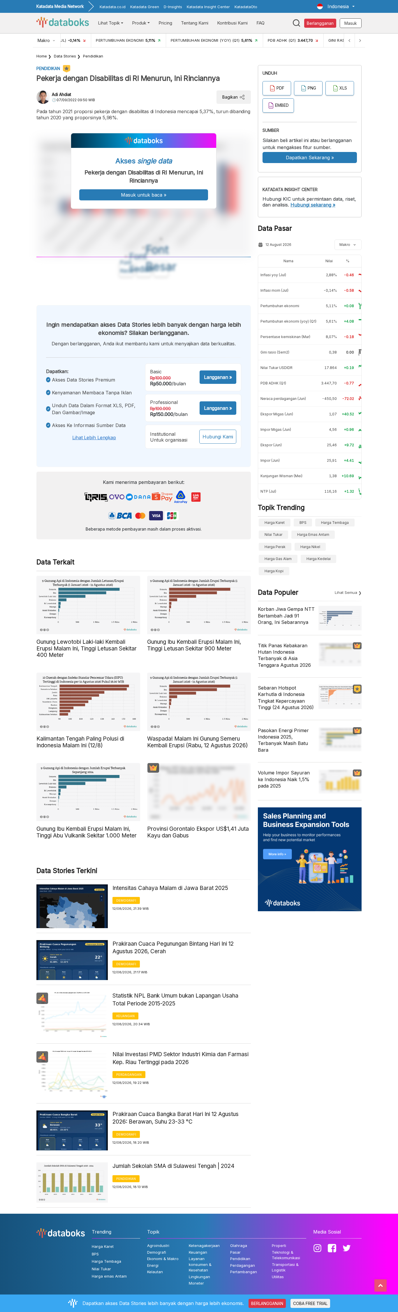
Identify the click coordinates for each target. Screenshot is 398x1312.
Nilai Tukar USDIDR (276, 367)
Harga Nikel (310, 547)
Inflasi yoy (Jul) (273, 275)
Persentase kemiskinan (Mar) (285, 337)
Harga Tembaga (335, 522)
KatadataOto (246, 6)
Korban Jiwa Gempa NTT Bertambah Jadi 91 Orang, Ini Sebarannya (286, 615)
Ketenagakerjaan (204, 1245)
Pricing (165, 23)
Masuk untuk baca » (143, 195)
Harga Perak (275, 547)
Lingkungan (199, 1276)
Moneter (196, 1283)
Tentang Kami (194, 23)
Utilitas (278, 1276)
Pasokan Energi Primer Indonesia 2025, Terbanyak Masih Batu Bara (283, 740)
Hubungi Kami (217, 437)
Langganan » (218, 377)
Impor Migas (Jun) (275, 429)
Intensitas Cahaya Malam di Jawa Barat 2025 (170, 888)
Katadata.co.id (113, 6)
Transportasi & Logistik (285, 1267)
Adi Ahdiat (61, 94)
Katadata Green (144, 6)
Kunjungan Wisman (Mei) (281, 476)
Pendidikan (93, 56)
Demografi (126, 900)
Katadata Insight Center (208, 6)
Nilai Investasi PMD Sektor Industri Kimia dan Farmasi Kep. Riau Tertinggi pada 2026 (180, 1058)
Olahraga (238, 1245)
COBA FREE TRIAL (310, 1303)
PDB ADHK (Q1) (273, 383)
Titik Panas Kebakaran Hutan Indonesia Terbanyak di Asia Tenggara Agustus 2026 (284, 655)
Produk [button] (139, 23)
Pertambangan (243, 1271)
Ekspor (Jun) (271, 445)
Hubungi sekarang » (312, 205)
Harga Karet (275, 522)
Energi (153, 1265)
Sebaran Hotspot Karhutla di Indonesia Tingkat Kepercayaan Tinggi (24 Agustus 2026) (286, 697)
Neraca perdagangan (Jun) (283, 398)
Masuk (350, 23)
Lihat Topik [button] (109, 23)
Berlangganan (320, 23)
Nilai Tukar (273, 534)
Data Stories (65, 56)
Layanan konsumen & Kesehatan (200, 1264)
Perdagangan (129, 1075)
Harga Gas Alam (278, 559)
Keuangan (125, 1016)
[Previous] (349, 40)
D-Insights (173, 6)
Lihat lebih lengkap (94, 437)
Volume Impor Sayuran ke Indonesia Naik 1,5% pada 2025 (284, 779)
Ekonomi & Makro (163, 1258)
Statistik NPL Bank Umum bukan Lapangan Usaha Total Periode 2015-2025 (175, 999)
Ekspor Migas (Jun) (276, 414)
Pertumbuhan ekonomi (279, 306)
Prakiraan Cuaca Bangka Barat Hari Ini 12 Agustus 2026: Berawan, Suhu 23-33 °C (175, 1118)
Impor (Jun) (270, 460)
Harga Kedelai (319, 559)
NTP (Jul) (268, 491)
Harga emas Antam (313, 534)
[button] (336, 6)
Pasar (235, 1252)
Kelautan (155, 1271)
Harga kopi (274, 571)
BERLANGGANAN (267, 1303)
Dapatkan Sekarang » (310, 157)
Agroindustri (158, 1245)
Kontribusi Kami (232, 23)
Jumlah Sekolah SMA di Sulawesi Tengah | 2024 (173, 1166)
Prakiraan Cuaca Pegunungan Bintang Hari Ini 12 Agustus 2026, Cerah (173, 947)
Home (41, 56)
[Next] (360, 40)
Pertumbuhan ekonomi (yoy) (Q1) (288, 321)
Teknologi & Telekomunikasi (286, 1255)
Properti (279, 1245)
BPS (303, 522)
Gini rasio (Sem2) (274, 352)
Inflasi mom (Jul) (274, 290)
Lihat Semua (346, 592)
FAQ (260, 23)
